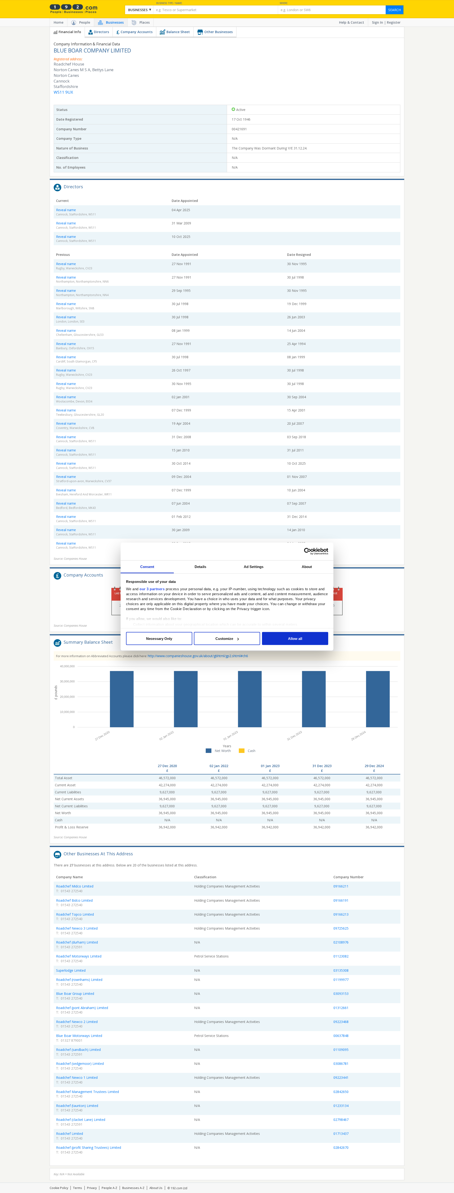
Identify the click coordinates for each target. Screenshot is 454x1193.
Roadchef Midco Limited (74, 886)
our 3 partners (152, 589)
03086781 (341, 1063)
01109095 (341, 1049)
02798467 (341, 1119)
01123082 (341, 956)
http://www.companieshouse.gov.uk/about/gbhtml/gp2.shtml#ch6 (198, 656)
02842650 (341, 1091)
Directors (101, 32)
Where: (284, 3)
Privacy (92, 1188)
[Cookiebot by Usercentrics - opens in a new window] (307, 551)
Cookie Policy (59, 1188)
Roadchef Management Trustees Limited (87, 1091)
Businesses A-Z (133, 1188)
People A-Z (109, 1188)
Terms (77, 1188)
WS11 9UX (63, 92)
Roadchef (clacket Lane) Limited (80, 1119)
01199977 (341, 979)
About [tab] (307, 566)
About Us (155, 1188)
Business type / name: (169, 3)
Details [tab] (200, 566)
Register (394, 22)
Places (145, 22)
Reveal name (66, 210)
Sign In (377, 22)
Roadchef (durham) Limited (77, 942)
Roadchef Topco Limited (75, 914)
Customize (224, 639)
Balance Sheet (178, 32)
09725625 (341, 928)
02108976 (341, 942)
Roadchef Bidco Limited (74, 900)
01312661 (341, 1007)
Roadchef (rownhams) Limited (79, 979)
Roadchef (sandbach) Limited (78, 1049)
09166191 (341, 900)
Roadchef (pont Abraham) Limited (82, 1007)
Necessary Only (159, 639)
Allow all (295, 639)
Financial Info (70, 32)
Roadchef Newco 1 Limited (77, 1077)
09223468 (341, 1021)
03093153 (341, 993)
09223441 (341, 1077)
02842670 (341, 1147)
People (84, 22)
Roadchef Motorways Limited (78, 956)
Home (58, 22)
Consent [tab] (147, 566)
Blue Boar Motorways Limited (79, 1035)
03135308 (341, 970)
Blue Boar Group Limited (75, 993)
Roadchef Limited (69, 1133)
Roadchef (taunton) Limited (77, 1105)
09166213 (341, 914)
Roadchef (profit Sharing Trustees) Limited (88, 1147)
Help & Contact (351, 22)
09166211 (341, 886)
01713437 (341, 1133)
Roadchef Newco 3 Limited (77, 928)
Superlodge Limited (71, 970)
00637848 (341, 1035)
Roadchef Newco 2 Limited (77, 1021)
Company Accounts (137, 32)
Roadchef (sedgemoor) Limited (80, 1063)
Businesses (115, 22)
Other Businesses (218, 32)
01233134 (341, 1105)
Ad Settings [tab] (253, 566)
